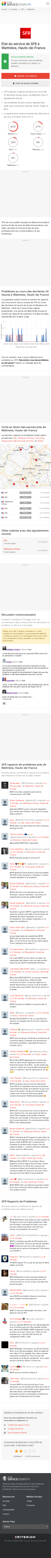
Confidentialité (8, 1510)
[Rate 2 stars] (21, 1451)
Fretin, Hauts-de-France (31, 1158)
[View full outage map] (25, 467)
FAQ (4, 1505)
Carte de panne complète (27, 83)
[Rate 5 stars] (34, 1451)
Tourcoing (39, 438)
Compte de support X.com (19, 1425)
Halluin (40, 441)
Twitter (29, 1501)
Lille (14, 438)
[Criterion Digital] (25, 1537)
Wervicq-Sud (19, 441)
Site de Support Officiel (17, 1432)
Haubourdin (6, 441)
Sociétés (14, 9)
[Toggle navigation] (48, 3)
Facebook (30, 1505)
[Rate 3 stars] (25, 1451)
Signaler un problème (27, 76)
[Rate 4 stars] (30, 1451)
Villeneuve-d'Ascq (26, 438)
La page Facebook (15, 1429)
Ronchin (30, 441)
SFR (22, 9)
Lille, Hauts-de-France (31, 823)
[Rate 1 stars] (17, 1451)
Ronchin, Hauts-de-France (25, 840)
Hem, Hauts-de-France (23, 1015)
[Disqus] (25, 675)
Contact (6, 1514)
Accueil (4, 9)
